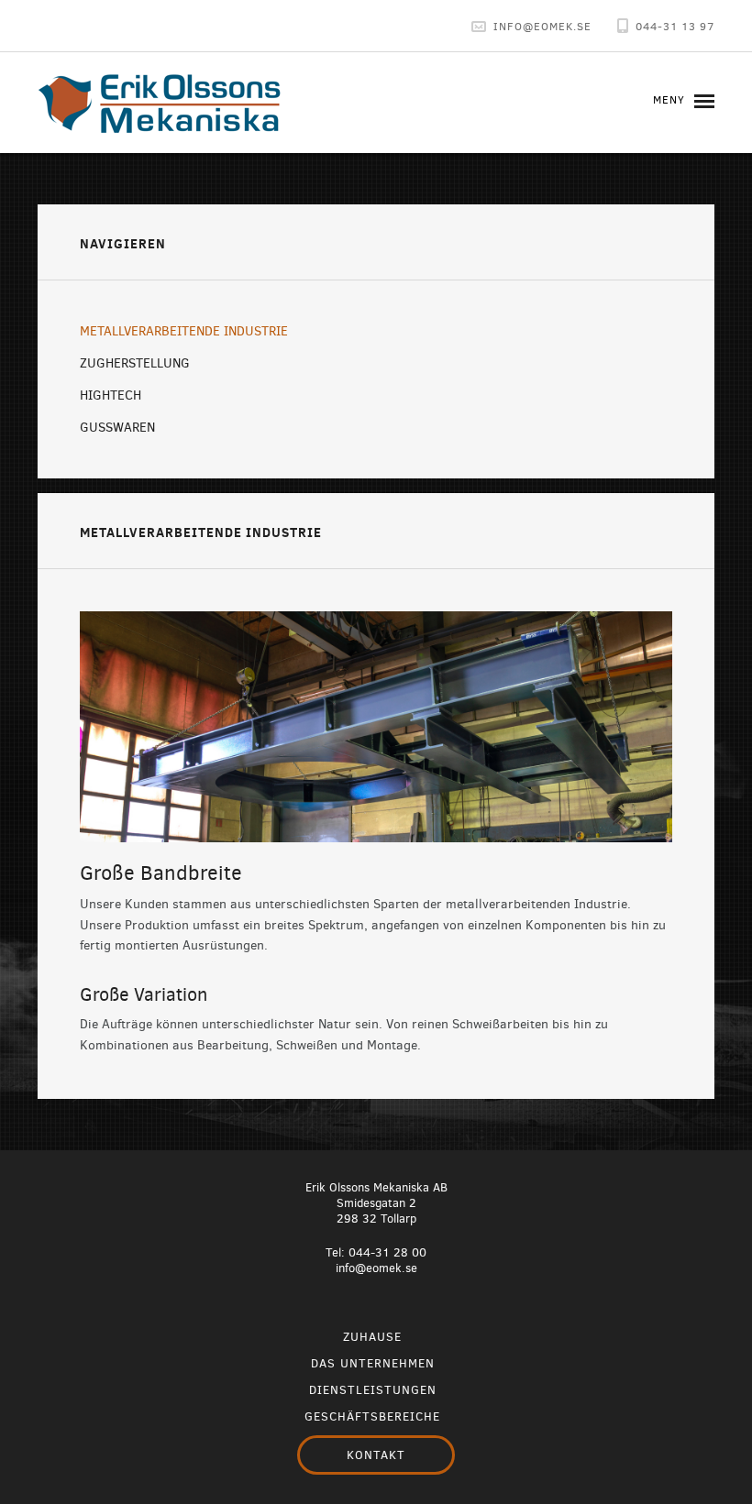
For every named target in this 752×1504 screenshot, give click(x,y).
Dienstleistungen (373, 1390)
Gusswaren (117, 427)
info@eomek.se (376, 1268)
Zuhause (372, 1337)
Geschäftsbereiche (372, 1416)
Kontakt (376, 1455)
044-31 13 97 (675, 26)
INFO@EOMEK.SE (542, 26)
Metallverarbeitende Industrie (184, 331)
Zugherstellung (135, 363)
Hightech (110, 395)
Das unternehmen (373, 1363)
